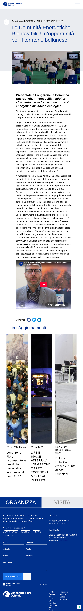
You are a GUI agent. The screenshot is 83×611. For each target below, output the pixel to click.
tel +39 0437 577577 (59, 523)
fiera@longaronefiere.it (60, 520)
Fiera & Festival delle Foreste (49, 21)
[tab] (21, 502)
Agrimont (30, 21)
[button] (29, 320)
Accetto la (13, 584)
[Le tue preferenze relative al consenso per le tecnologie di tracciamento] (79, 607)
